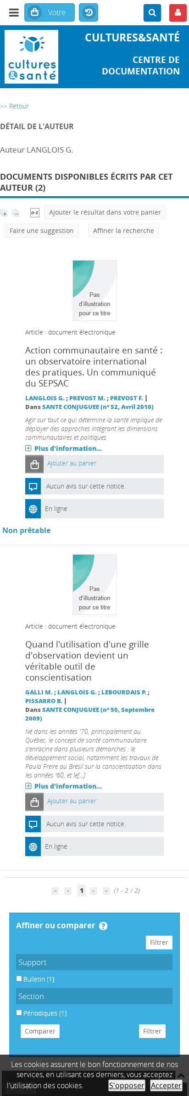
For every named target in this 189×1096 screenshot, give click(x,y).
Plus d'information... (68, 448)
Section (31, 996)
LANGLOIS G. (45, 398)
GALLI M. (39, 692)
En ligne (56, 508)
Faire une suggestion (42, 230)
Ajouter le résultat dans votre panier (105, 212)
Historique (88, 13)
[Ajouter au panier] (34, 463)
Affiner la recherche (123, 230)
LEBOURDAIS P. (123, 692)
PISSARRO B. (43, 701)
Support (32, 962)
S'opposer (127, 1085)
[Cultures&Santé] (31, 57)
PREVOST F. (126, 398)
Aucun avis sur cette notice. (86, 486)
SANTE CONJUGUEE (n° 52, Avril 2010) (98, 407)
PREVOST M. (87, 398)
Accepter (166, 1085)
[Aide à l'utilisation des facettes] (103, 926)
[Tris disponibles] (34, 212)
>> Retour (14, 106)
